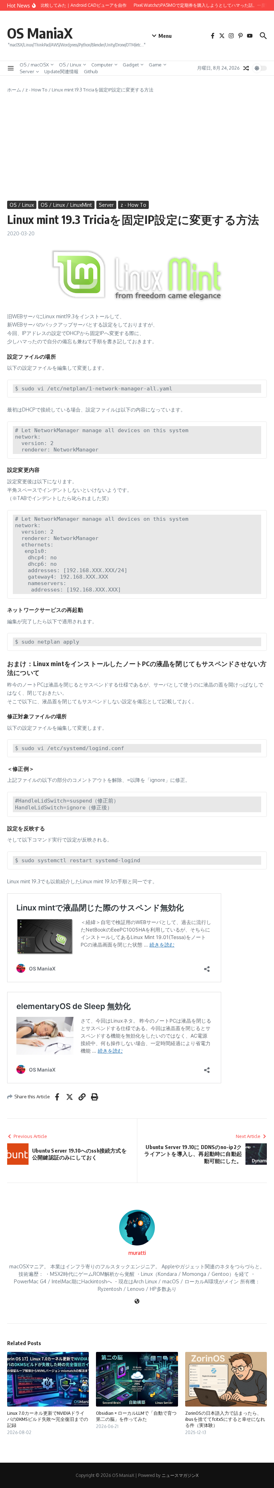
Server (27, 71)
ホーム (14, 90)
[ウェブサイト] (137, 1302)
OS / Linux (70, 65)
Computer (102, 65)
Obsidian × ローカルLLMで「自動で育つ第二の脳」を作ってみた (136, 1416)
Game (155, 65)
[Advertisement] (137, 147)
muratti (137, 1252)
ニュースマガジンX (180, 1475)
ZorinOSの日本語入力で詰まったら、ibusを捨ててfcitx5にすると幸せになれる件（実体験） (225, 1419)
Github (91, 71)
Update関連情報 (61, 71)
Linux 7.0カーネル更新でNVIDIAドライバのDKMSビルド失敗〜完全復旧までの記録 (47, 1419)
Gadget (131, 65)
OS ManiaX (40, 33)
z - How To (36, 90)
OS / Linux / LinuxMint (66, 205)
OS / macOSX (34, 65)
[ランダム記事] (246, 68)
